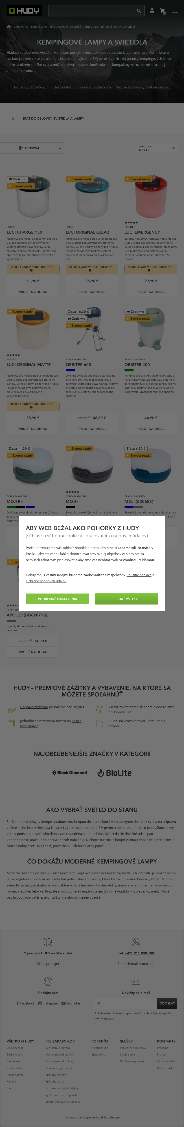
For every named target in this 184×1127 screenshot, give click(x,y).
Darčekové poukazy (132, 1061)
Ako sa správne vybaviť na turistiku (144, 87)
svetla (80, 827)
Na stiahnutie (100, 1048)
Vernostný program (58, 1048)
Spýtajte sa (98, 1055)
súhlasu (109, 1018)
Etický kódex (14, 1055)
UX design (71, 1118)
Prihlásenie (152, 10)
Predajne (162, 1048)
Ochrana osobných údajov (46, 581)
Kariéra (11, 1082)
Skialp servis (128, 1055)
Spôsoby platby (55, 1082)
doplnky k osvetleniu (133, 891)
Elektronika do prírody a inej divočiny (82, 87)
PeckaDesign (111, 1118)
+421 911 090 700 (139, 953)
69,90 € (24, 641)
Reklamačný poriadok (59, 1068)
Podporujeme (15, 1075)
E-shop (161, 1055)
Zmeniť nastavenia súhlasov (63, 1102)
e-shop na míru (89, 1118)
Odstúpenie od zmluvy (59, 1061)
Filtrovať (32, 148)
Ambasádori (14, 1068)
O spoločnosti (15, 1048)
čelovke (37, 891)
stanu (96, 821)
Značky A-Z (13, 1061)
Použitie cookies (139, 575)
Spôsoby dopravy (56, 1075)
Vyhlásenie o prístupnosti (61, 1095)
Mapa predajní (48, 963)
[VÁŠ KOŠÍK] (162, 10)
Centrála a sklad (167, 1061)
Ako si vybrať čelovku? (31, 87)
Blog (9, 1088)
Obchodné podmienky (59, 1055)
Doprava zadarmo (34, 707)
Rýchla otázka (165, 1068)
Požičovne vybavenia (133, 1048)
